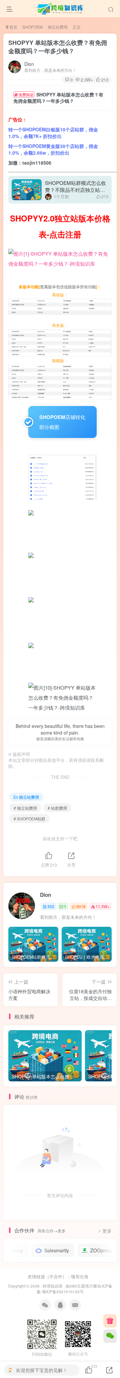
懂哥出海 (79, 1276)
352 (50, 906)
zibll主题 (77, 1286)
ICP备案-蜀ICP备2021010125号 (74, 1288)
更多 (107, 1231)
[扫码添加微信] (110, 1336)
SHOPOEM (32, 27)
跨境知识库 (53, 1286)
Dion (29, 64)
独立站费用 (58, 27)
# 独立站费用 (25, 808)
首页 (12, 27)
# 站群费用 (57, 808)
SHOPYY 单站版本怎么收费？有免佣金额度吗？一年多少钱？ (57, 46)
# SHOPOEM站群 (29, 818)
